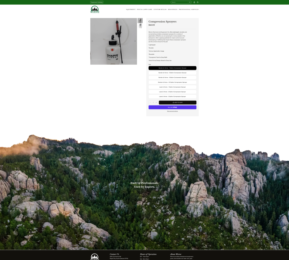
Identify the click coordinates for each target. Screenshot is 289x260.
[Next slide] (135, 41)
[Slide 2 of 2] (140, 26)
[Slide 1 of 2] (140, 20)
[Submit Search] (190, 2)
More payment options (172, 111)
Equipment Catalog (96, 2)
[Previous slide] (92, 41)
